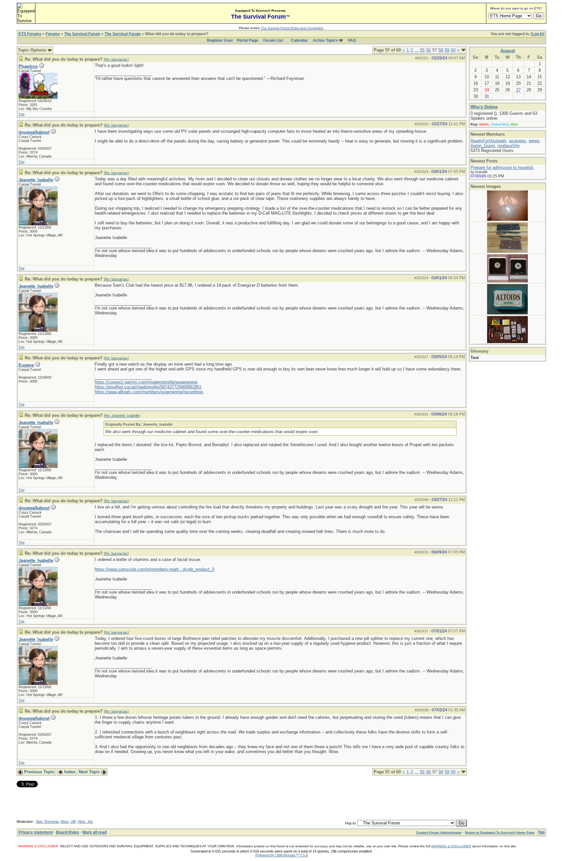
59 (447, 50)
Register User (220, 40)
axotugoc (517, 140)
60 (453, 50)
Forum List (273, 40)
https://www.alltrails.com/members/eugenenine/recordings (149, 391)
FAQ (352, 40)
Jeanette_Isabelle (36, 179)
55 (422, 50)
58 (441, 50)
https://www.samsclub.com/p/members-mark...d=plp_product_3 (154, 569)
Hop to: (350, 823)
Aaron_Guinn (482, 145)
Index (69, 771)
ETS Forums (30, 34)
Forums (53, 34)
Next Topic (90, 771)
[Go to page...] (463, 50)
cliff (73, 821)
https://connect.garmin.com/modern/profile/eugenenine (146, 382)
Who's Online (484, 106)
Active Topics (325, 40)
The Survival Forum (82, 34)
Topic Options (33, 50)
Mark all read (94, 832)
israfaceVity (509, 145)
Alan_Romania (47, 821)
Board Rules (67, 832)
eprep (534, 140)
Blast (64, 821)
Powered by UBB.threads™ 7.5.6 (281, 855)
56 (428, 50)
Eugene (26, 365)
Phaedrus (28, 66)
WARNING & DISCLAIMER (451, 846)
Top (21, 114)
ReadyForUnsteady (488, 140)
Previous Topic (38, 771)
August (507, 50)
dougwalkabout (34, 132)
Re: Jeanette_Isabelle (122, 415)
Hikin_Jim (85, 821)
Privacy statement (36, 832)
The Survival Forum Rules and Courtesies (292, 28)
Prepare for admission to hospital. (502, 167)
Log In (537, 34)
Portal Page (247, 40)
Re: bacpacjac (116, 59)
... (416, 50)
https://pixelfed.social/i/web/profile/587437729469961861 (148, 387)
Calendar (299, 40)
